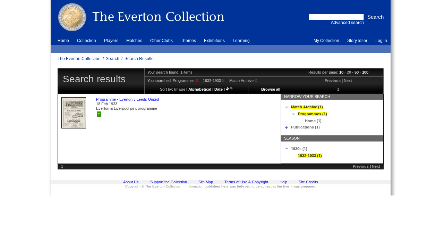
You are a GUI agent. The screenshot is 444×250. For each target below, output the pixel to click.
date (218, 89)
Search (112, 58)
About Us (131, 182)
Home (63, 40)
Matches (134, 40)
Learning (241, 40)
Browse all (270, 89)
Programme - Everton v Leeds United (127, 99)
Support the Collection (168, 182)
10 (341, 72)
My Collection (326, 40)
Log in (381, 40)
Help (283, 182)
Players (111, 40)
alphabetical (199, 89)
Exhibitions (214, 40)
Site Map (205, 182)
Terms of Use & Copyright (246, 182)
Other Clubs (161, 40)
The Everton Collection (79, 58)
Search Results (139, 58)
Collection (86, 40)
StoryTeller (357, 40)
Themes (188, 40)
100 (365, 72)
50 (357, 72)
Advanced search (347, 22)
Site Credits (308, 182)
